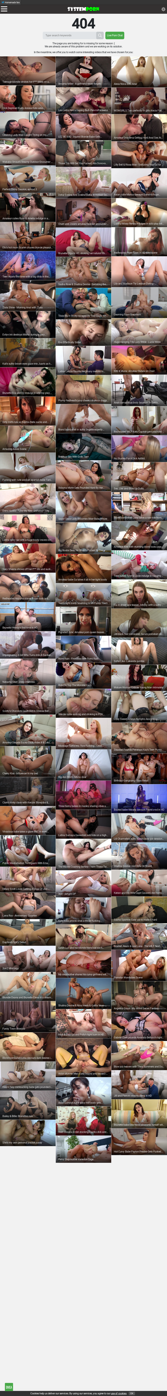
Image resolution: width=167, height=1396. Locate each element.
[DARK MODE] (163, 9)
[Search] (100, 35)
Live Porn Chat (115, 35)
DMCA (9, 1387)
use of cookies (118, 1393)
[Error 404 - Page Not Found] (83, 9)
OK (131, 1393)
